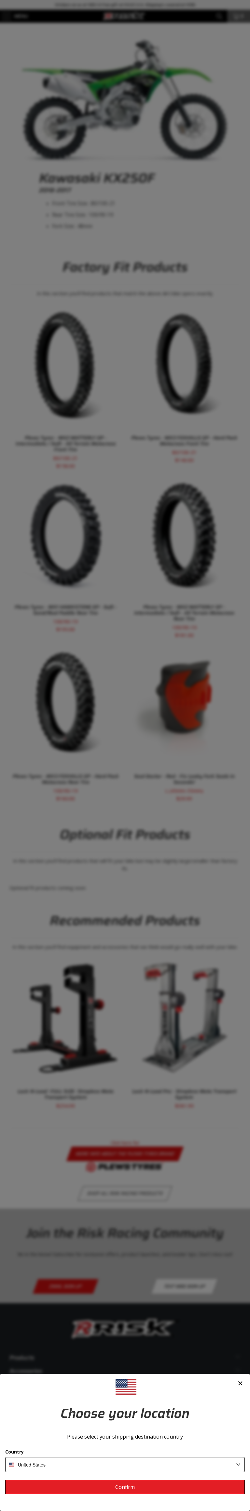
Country (14, 1452)
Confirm (125, 1487)
